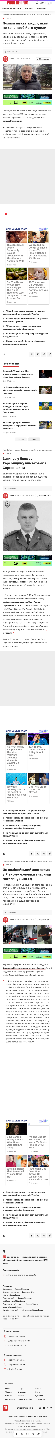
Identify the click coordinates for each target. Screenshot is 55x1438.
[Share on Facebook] (16, 1434)
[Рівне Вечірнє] (21, 3)
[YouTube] (44, 1408)
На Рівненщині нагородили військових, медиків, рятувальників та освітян (20, 390)
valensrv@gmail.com (11, 1295)
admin (11, 59)
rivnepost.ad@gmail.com (32, 1310)
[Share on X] (22, 1434)
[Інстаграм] (47, 1408)
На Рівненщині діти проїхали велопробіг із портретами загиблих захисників (19, 425)
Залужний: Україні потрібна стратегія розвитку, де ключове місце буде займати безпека (18, 374)
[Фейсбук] (37, 1408)
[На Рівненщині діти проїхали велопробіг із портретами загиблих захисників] (45, 425)
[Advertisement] (27, 176)
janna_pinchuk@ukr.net (12, 1307)
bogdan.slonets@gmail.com (14, 1301)
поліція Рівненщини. (12, 121)
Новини (8, 18)
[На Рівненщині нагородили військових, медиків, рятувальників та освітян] (45, 390)
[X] (40, 1408)
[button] (5, 3)
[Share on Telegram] (33, 1434)
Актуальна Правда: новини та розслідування (24, 968)
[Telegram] (50, 1408)
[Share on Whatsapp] (27, 1434)
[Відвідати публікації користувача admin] (5, 59)
